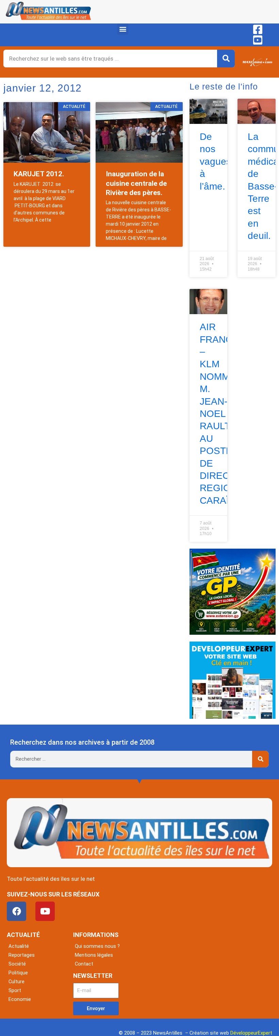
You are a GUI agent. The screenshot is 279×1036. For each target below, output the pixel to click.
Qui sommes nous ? (97, 946)
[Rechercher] (226, 58)
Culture (16, 981)
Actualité (19, 946)
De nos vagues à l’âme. (215, 161)
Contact (84, 964)
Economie (20, 999)
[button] (122, 29)
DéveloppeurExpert (251, 1033)
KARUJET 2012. (39, 174)
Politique (18, 973)
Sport (15, 990)
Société (17, 964)
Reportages (22, 955)
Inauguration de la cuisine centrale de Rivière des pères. (136, 183)
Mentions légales (94, 955)
